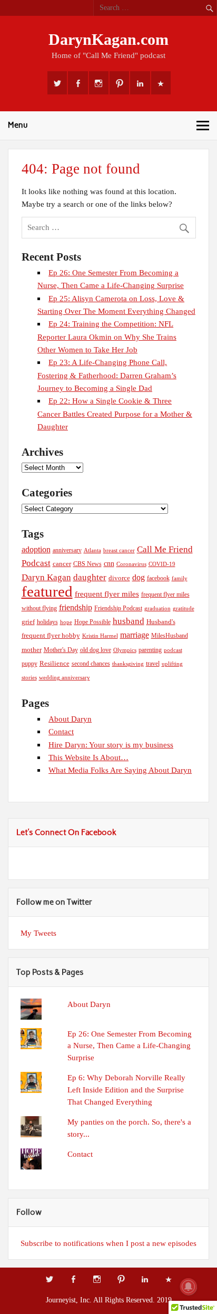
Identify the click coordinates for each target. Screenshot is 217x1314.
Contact (61, 731)
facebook (158, 578)
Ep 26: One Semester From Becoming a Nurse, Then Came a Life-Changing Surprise (129, 1045)
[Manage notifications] (188, 1286)
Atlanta (92, 550)
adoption (36, 549)
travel (153, 663)
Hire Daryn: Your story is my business (110, 744)
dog (138, 577)
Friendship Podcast (118, 608)
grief (28, 622)
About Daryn (70, 718)
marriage (134, 635)
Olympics (124, 650)
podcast (173, 650)
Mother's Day (61, 650)
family (180, 578)
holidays (47, 622)
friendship (75, 607)
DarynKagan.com (108, 40)
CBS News (87, 564)
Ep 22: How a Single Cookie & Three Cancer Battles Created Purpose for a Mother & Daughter (114, 413)
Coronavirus (131, 564)
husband (128, 621)
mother (32, 650)
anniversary (67, 550)
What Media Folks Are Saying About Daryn (120, 769)
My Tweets (38, 932)
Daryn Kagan (46, 577)
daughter (89, 577)
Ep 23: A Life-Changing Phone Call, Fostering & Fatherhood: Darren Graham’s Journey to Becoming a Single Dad (106, 375)
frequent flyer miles (107, 593)
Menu (18, 125)
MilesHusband (169, 635)
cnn (109, 563)
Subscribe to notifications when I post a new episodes (108, 1243)
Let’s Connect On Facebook (66, 832)
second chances (91, 663)
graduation (157, 608)
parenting (150, 650)
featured (47, 591)
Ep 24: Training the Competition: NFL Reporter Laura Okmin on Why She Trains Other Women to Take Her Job (106, 336)
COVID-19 (162, 564)
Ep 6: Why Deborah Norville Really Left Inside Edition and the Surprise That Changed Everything (126, 1089)
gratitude (183, 608)
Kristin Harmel (100, 636)
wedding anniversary (64, 677)
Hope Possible (92, 622)
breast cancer (119, 550)
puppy (29, 663)
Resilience (55, 663)
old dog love (95, 650)
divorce (119, 578)
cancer (62, 564)
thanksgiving (128, 664)
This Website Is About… (88, 757)
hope (66, 622)
